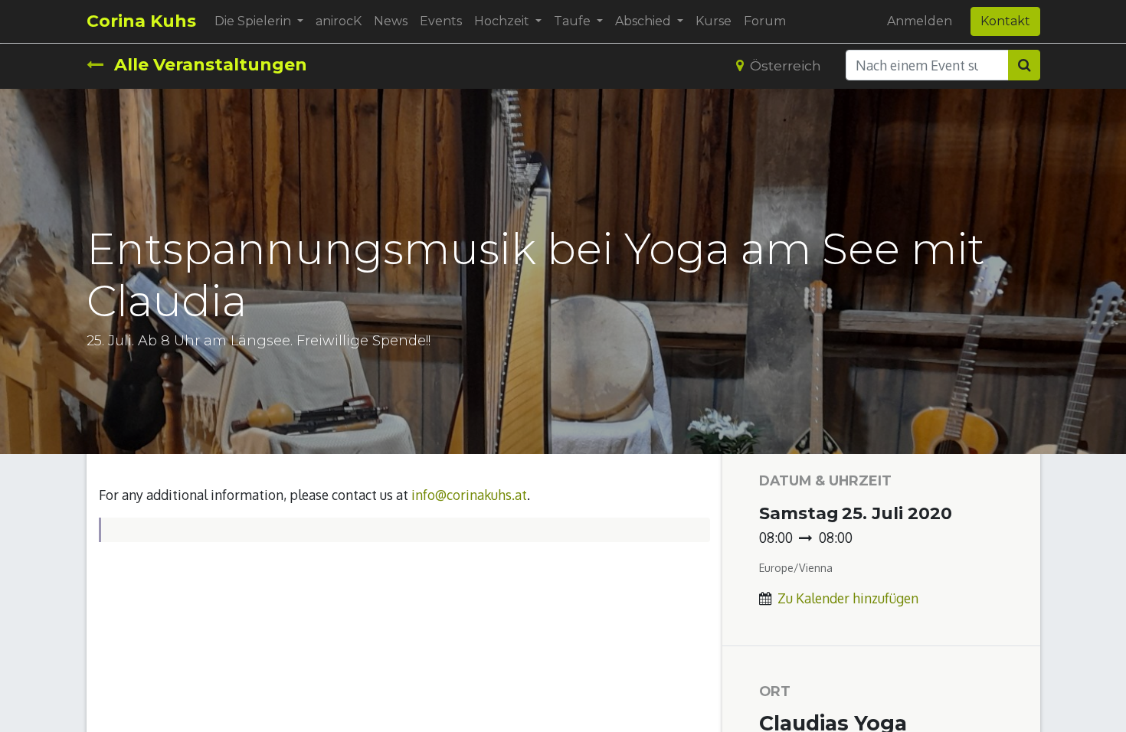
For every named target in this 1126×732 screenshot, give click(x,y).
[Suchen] (1024, 65)
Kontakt (1005, 21)
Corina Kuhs (141, 21)
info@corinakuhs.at (469, 494)
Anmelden (919, 21)
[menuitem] (338, 21)
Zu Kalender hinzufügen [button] (847, 598)
